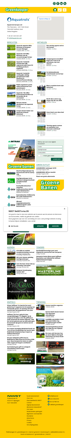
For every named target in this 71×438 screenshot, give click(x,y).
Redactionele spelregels (34, 411)
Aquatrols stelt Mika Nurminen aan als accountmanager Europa (24, 55)
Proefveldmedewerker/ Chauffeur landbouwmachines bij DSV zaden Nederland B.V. (24, 188)
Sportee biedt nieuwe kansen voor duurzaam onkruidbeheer (54, 313)
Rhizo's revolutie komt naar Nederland (55, 86)
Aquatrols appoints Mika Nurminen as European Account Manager (24, 47)
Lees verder (32, 221)
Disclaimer (30, 416)
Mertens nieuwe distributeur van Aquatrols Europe (24, 104)
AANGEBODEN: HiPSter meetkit (46, 172)
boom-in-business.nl (27, 434)
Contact (29, 402)
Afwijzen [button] (40, 226)
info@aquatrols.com (15, 38)
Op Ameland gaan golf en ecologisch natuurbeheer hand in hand (18, 347)
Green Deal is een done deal (55, 112)
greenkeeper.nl (22, 432)
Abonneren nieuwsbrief (34, 407)
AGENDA (11, 247)
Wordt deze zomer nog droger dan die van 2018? (54, 99)
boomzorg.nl (45, 432)
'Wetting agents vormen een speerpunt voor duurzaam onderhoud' (54, 127)
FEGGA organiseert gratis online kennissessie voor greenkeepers (24, 86)
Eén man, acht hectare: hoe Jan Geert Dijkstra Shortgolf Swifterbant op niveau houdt (54, 334)
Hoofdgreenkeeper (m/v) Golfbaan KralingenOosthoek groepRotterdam (25, 179)
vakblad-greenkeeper (57, 404)
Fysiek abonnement (33, 396)
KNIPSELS (11, 302)
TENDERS (40, 247)
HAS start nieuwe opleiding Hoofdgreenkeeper (24, 258)
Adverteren (30, 418)
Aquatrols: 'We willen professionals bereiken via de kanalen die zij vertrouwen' (24, 95)
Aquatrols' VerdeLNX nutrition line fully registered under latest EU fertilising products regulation (24, 65)
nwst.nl (48, 434)
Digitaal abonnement (33, 405)
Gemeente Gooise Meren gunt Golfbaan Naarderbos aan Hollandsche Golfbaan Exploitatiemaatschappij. (48, 258)
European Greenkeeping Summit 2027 (24, 271)
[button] (13, 226)
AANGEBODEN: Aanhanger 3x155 (46, 168)
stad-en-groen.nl (34, 432)
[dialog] (35, 219)
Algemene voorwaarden (34, 414)
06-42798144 (54, 402)
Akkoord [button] (55, 226)
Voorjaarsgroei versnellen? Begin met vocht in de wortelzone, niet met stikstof (54, 61)
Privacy (29, 420)
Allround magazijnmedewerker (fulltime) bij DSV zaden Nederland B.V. (23, 203)
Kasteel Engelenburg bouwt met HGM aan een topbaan (54, 327)
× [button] (64, 209)
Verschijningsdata (32, 425)
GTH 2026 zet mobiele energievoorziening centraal (25, 251)
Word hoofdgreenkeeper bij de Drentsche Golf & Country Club (25, 172)
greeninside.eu (39, 434)
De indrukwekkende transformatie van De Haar (54, 73)
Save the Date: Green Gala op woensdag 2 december (25, 264)
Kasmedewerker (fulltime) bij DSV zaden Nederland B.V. (25, 195)
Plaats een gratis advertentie (45, 176)
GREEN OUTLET (43, 165)
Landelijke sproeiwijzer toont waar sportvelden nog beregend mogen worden (54, 320)
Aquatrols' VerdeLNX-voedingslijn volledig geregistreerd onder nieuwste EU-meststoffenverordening (24, 76)
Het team (30, 409)
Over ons (30, 398)
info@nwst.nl (54, 396)
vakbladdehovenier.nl (57, 432)
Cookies (29, 422)
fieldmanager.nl (11, 432)
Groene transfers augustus (54, 305)
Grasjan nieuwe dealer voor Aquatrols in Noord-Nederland (24, 112)
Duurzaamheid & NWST (34, 400)
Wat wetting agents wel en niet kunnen (55, 46)
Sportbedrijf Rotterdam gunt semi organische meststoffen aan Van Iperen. (49, 251)
